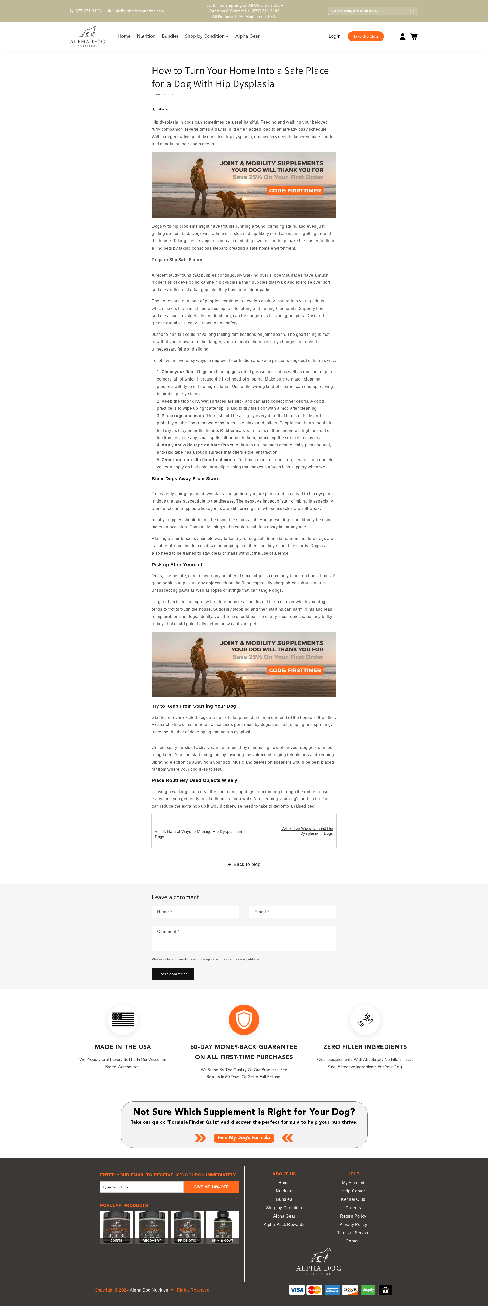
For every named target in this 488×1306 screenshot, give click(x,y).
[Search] (412, 11)
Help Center (353, 1191)
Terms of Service (353, 1233)
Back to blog (247, 864)
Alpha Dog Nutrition (149, 1290)
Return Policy (353, 1216)
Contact (353, 1241)
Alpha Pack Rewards (284, 1224)
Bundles (284, 1199)
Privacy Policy (353, 1224)
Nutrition (284, 1191)
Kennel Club (353, 1199)
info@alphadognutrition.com (139, 10)
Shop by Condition (284, 1208)
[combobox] (369, 11)
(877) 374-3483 (265, 10)
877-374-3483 (88, 10)
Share (163, 109)
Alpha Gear (284, 1216)
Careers (353, 1208)
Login (334, 36)
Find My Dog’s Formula (244, 1138)
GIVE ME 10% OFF (211, 1187)
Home (284, 1183)
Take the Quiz (365, 36)
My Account (353, 1183)
